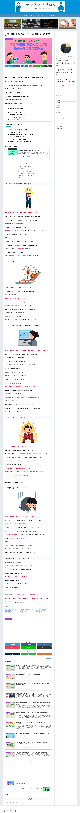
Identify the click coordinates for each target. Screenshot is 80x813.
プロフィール (60, 123)
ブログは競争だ (22, 168)
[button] (74, 85)
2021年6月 (58, 105)
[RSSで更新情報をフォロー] (44, 654)
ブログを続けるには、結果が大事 (24, 171)
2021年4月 (58, 110)
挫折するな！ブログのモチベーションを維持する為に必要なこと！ (11, 610)
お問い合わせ (73, 809)
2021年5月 (58, 107)
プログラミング (60, 121)
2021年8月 (58, 100)
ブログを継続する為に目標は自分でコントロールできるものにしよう (42, 610)
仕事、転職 (59, 126)
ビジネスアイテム (9, 619)
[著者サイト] (12, 654)
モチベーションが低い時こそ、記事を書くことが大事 (29, 170)
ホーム (52, 809)
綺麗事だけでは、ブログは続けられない (25, 175)
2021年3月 (58, 112)
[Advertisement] (28, 72)
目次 (27, 164)
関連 (19, 177)
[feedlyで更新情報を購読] (28, 654)
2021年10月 (58, 95)
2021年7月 (58, 102)
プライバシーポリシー (65, 809)
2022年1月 (58, 93)
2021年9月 (58, 98)
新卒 (58, 131)
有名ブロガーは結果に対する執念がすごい (26, 166)
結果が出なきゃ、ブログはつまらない (26, 173)
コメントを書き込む (28, 799)
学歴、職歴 (59, 128)
